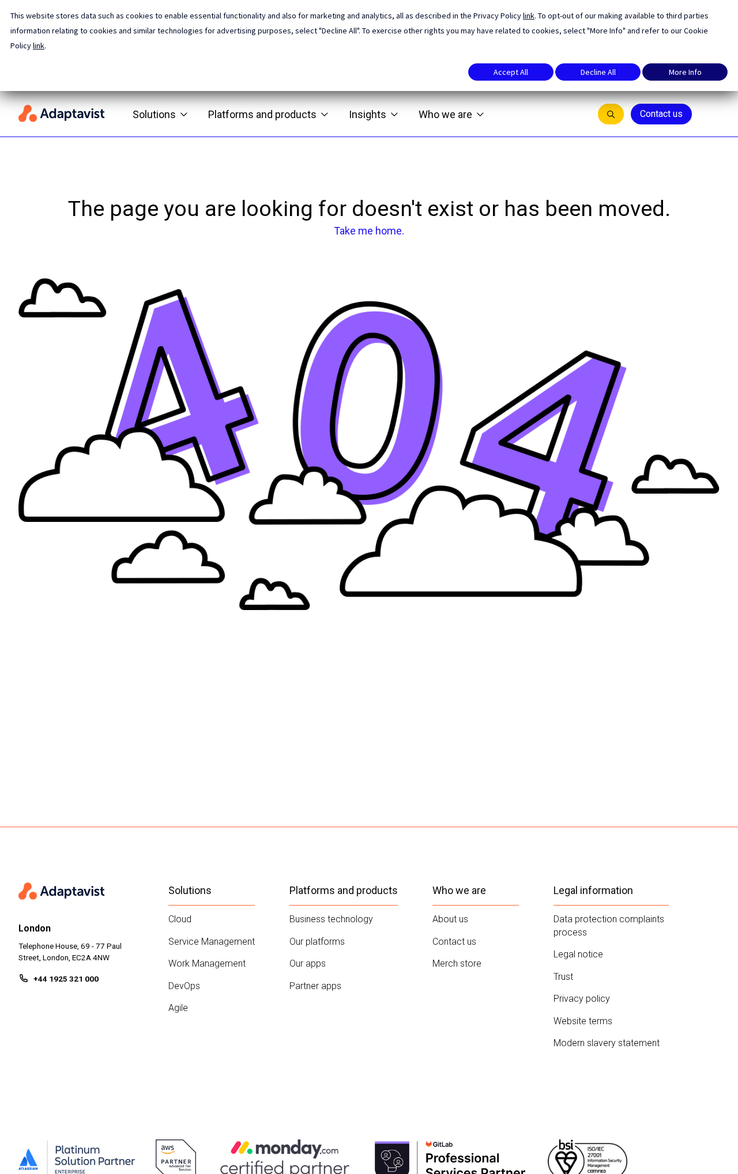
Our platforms (317, 941)
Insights (367, 114)
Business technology (331, 919)
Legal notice (578, 954)
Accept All (511, 72)
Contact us (661, 113)
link (528, 15)
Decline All (598, 72)
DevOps (184, 985)
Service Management (211, 941)
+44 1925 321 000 (66, 978)
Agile (178, 1007)
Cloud (179, 919)
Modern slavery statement (607, 1042)
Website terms (583, 1021)
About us (450, 919)
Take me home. (369, 231)
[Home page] (61, 114)
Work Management (207, 963)
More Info (685, 72)
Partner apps (315, 985)
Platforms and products (262, 114)
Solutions (154, 114)
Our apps (307, 963)
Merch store (456, 963)
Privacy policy (582, 998)
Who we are (445, 114)
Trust (563, 976)
